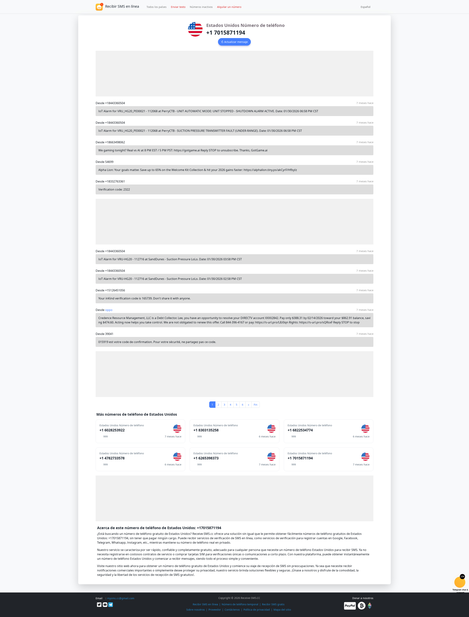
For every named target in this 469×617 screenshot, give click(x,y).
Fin (255, 404)
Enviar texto (178, 7)
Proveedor (214, 609)
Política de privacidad (256, 609)
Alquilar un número (229, 7)
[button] (364, 7)
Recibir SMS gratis (273, 604)
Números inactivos (201, 7)
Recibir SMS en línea (205, 604)
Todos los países (157, 7)
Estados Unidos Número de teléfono (245, 25)
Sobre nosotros (195, 609)
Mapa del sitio (282, 609)
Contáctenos (232, 609)
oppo (108, 310)
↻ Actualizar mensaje (234, 42)
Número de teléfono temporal (240, 604)
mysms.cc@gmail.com (120, 598)
